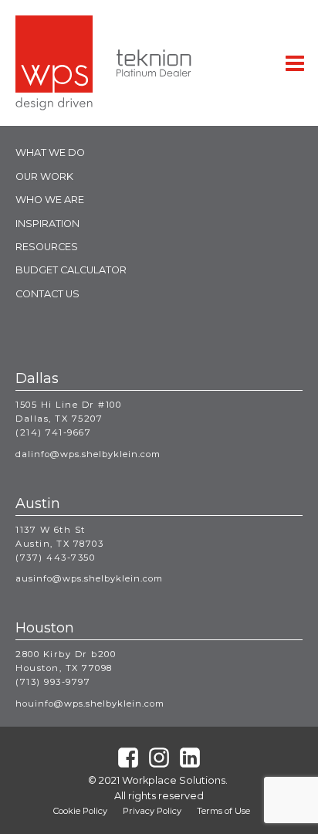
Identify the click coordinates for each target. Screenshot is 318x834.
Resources (46, 247)
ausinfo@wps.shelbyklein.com (89, 578)
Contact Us (47, 294)
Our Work (44, 176)
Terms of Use (223, 810)
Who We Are (49, 199)
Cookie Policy (80, 810)
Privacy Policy (152, 810)
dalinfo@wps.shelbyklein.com (88, 454)
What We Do (50, 152)
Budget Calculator (71, 270)
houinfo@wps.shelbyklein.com (89, 703)
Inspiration (47, 223)
